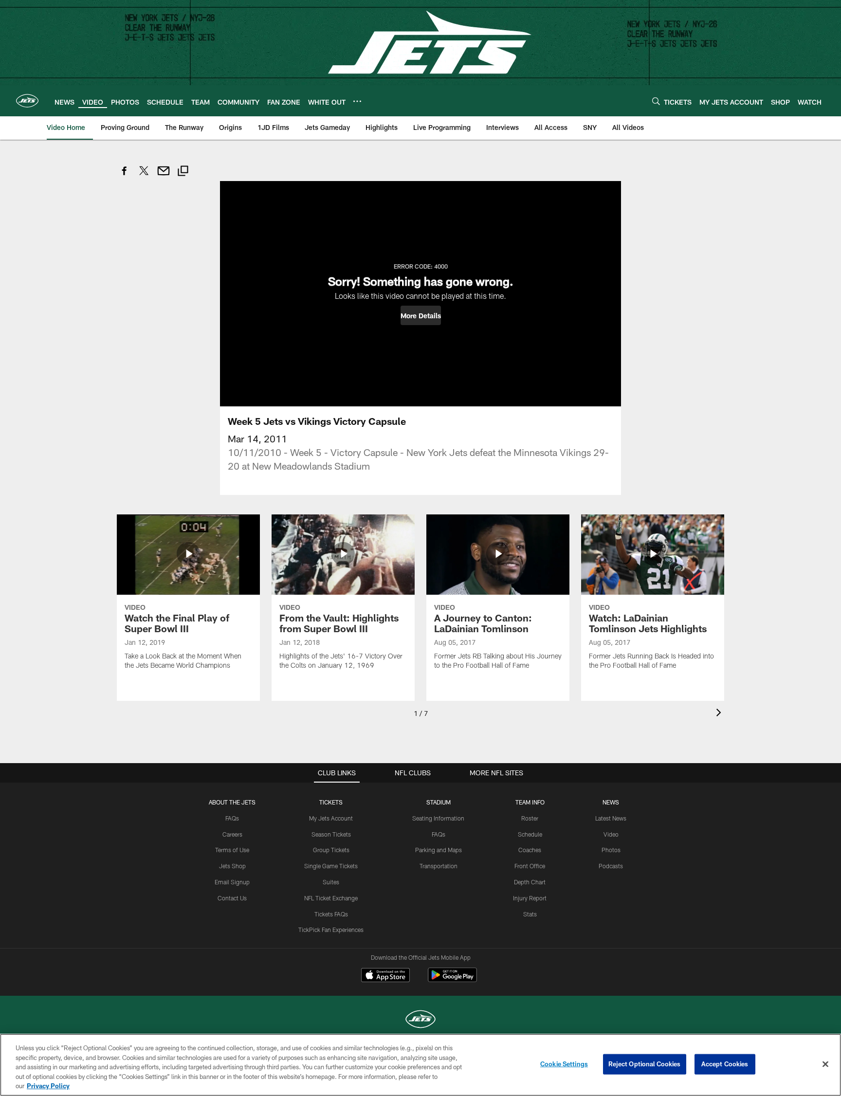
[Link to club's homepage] (27, 100)
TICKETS (331, 802)
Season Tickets (331, 834)
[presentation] (720, 714)
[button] (421, 315)
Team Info (530, 802)
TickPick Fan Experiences (331, 929)
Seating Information (438, 818)
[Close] (825, 1064)
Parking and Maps (438, 849)
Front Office (529, 865)
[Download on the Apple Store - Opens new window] (385, 976)
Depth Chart (530, 881)
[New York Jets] (420, 1020)
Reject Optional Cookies (644, 1064)
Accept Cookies (725, 1064)
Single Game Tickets (331, 865)
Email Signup (232, 881)
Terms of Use (232, 849)
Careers (232, 834)
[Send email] (163, 176)
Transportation (438, 865)
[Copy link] (183, 172)
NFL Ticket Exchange (331, 898)
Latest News (610, 818)
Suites (331, 881)
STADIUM (438, 802)
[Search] (656, 101)
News (611, 802)
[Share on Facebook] (124, 176)
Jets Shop (232, 865)
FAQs (232, 818)
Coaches (529, 849)
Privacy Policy (48, 1086)
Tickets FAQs (331, 914)
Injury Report (530, 898)
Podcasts (611, 865)
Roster (529, 818)
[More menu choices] (357, 101)
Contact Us (232, 898)
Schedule (530, 834)
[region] (420, 1065)
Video (611, 834)
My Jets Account (331, 818)
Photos (611, 849)
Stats (530, 914)
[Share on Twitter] (144, 176)
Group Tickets (331, 849)
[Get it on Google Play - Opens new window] (452, 980)
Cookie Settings (564, 1064)
